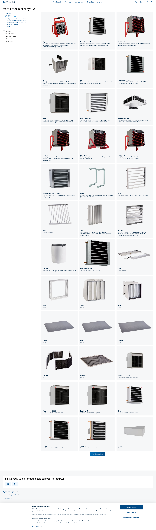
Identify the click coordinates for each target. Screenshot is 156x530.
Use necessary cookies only (131, 517)
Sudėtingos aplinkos (12, 24)
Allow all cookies (131, 507)
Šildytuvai (7, 15)
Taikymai (68, 2)
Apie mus (79, 2)
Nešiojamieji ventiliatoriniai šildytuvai (17, 19)
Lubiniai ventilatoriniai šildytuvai (16, 22)
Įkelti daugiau (97, 454)
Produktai (57, 2)
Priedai (8, 26)
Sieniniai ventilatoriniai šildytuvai (16, 21)
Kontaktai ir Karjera (94, 2)
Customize (130, 512)
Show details (36, 526)
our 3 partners (41, 509)
